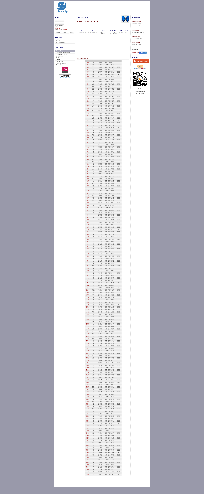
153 (88, 129)
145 (88, 117)
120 (88, 91)
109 (88, 78)
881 (88, 233)
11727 (87, 454)
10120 (87, 316)
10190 (87, 340)
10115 (87, 309)
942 (88, 275)
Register (65, 29)
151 (88, 125)
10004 (87, 289)
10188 (87, 336)
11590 (87, 445)
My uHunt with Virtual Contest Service (65, 49)
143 (88, 113)
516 (88, 192)
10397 (87, 360)
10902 (87, 382)
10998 (87, 394)
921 (88, 258)
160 (88, 137)
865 (88, 217)
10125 (87, 321)
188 (88, 158)
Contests (58, 59)
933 (88, 270)
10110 (87, 306)
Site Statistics (59, 57)
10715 (87, 374)
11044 (87, 401)
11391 (87, 422)
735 (88, 202)
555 (88, 193)
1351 (88, 285)
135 (88, 105)
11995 (87, 459)
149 (88, 122)
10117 (87, 313)
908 (88, 248)
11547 (87, 440)
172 (88, 144)
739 (88, 204)
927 (88, 263)
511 (87, 188)
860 (88, 214)
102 (88, 66)
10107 (87, 302)
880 (88, 231)
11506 (87, 435)
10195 (87, 345)
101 (88, 64)
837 (88, 212)
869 (88, 222)
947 (88, 282)
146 (88, 119)
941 (88, 273)
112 (87, 83)
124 (88, 96)
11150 (87, 408)
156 (88, 134)
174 (88, 146)
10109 (87, 304)
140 (88, 110)
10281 (87, 350)
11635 (87, 452)
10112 (87, 307)
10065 (87, 292)
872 (88, 227)
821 (88, 209)
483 (88, 175)
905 (88, 243)
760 (88, 205)
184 (88, 151)
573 (88, 195)
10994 (87, 393)
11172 (87, 410)
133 (88, 103)
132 (88, 101)
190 (88, 159)
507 (88, 183)
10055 (87, 290)
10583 (87, 365)
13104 (87, 474)
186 (88, 154)
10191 (87, 342)
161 (88, 139)
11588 (87, 444)
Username (57, 19)
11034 (87, 398)
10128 (87, 324)
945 (88, 279)
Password (57, 22)
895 (88, 236)
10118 (87, 314)
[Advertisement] (119, 6)
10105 (87, 301)
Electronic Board (60, 61)
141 (88, 112)
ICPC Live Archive (60, 42)
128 (88, 100)
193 (88, 163)
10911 (87, 386)
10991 (87, 391)
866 (88, 219)
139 (88, 108)
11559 (87, 442)
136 (88, 107)
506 (88, 181)
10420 (87, 362)
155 (88, 132)
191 (88, 161)
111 (87, 81)
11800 (87, 456)
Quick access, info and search (63, 52)
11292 (87, 413)
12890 (87, 464)
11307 (87, 415)
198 (88, 164)
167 (88, 142)
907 (88, 246)
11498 (87, 433)
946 (88, 280)
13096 (87, 469)
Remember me (60, 25)
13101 (87, 471)
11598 (87, 449)
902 (88, 239)
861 (88, 215)
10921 (87, 387)
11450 (87, 430)
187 (88, 156)
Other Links (58, 65)
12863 (87, 462)
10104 (87, 299)
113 (87, 84)
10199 (87, 347)
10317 (87, 352)
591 (88, 197)
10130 (87, 326)
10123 (87, 318)
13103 (87, 473)
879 (88, 229)
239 (88, 168)
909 (88, 250)
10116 (87, 311)
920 (88, 256)
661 (88, 200)
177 (88, 147)
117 (87, 86)
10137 (87, 328)
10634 (87, 367)
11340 (87, 416)
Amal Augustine (135, 52)
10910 (87, 384)
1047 (88, 284)
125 (88, 98)
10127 (87, 323)
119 (87, 90)
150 (88, 124)
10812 (87, 377)
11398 (87, 427)
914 (88, 251)
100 (88, 62)
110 (87, 79)
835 (88, 210)
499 (88, 178)
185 (88, 153)
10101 (87, 297)
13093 (87, 468)
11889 (87, 457)
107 (88, 74)
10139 (87, 330)
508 (88, 185)
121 (88, 93)
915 (88, 253)
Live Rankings (59, 56)
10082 (87, 294)
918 (88, 255)
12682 (87, 461)
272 (88, 170)
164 (88, 141)
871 (88, 226)
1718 (88, 287)
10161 (87, 333)
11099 (87, 406)
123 (88, 95)
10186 (87, 335)
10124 (87, 319)
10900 (87, 379)
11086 (87, 403)
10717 (87, 376)
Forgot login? (58, 28)
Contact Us (58, 40)
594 (88, 198)
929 (88, 265)
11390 (87, 420)
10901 (87, 381)
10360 (87, 355)
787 (88, 207)
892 (88, 234)
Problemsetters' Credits (61, 54)
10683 (87, 370)
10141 (87, 331)
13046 (87, 466)
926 (88, 261)
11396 (87, 425)
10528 (87, 364)
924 (88, 260)
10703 (87, 372)
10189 (87, 338)
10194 (87, 343)
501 (88, 180)
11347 (87, 418)
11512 (87, 439)
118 (87, 88)
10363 (87, 357)
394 (88, 171)
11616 (87, 451)
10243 (87, 348)
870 (88, 224)
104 (88, 69)
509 (88, 187)
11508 (87, 437)
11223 (87, 411)
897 (88, 238)
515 (88, 190)
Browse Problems (60, 50)
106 (88, 72)
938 (88, 272)
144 (88, 115)
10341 (87, 353)
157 (88, 136)
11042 (87, 399)
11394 (87, 423)
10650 (87, 369)
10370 (87, 359)
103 (88, 67)
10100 (87, 296)
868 (88, 221)
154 (88, 130)
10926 (87, 389)
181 (88, 149)
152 (88, 127)
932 (88, 268)
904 (88, 241)
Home (56, 13)
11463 (87, 432)
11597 (87, 447)
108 (88, 76)
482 (88, 173)
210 (88, 166)
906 (88, 244)
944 (88, 277)
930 (88, 267)
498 (88, 176)
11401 (87, 428)
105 (88, 71)
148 (88, 120)
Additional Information (61, 63)
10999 (87, 396)
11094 (87, 404)
